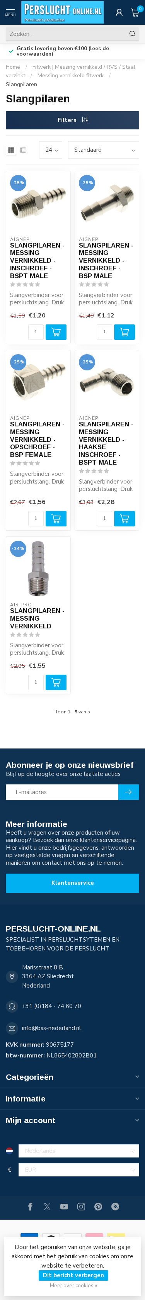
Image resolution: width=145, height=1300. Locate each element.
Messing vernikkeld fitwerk (71, 75)
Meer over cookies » (73, 1285)
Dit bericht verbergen (73, 1275)
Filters (68, 120)
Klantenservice (72, 883)
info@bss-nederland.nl (51, 1028)
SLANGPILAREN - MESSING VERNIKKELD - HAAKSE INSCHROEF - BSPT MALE (106, 443)
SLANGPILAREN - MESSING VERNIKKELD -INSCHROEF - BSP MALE (106, 260)
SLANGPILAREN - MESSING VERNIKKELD (37, 618)
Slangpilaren (21, 84)
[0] (135, 12)
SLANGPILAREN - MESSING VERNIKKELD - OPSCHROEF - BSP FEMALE (37, 439)
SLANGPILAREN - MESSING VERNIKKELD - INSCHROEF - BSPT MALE (37, 260)
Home (13, 67)
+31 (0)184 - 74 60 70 (51, 1006)
